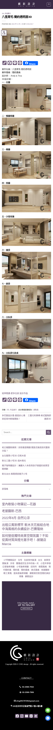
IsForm (30, 669)
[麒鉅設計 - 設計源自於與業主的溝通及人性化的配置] (26, 4)
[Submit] (48, 432)
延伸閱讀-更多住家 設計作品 (15, 393)
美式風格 (35, 570)
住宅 (20, 560)
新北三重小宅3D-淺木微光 (14, 461)
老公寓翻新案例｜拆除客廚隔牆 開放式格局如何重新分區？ (26, 449)
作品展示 (8, 13)
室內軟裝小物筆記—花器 (19, 504)
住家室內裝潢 (30, 560)
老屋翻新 (45, 570)
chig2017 (29, 24)
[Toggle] (49, 489)
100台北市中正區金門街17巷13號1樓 (27, 706)
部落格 (5, 489)
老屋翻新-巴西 (11, 511)
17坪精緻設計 (10, 560)
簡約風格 (25, 570)
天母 (12, 563)
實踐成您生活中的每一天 (27, 563)
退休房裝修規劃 (21, 573)
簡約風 (16, 570)
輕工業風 (7, 573)
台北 (40, 560)
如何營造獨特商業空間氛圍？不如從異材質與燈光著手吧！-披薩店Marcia (25, 540)
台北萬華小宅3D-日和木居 (14, 456)
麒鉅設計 (29, 576)
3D (3, 13)
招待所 (34, 567)
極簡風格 (43, 567)
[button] (49, 4)
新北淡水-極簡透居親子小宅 (14, 474)
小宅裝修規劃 (22, 567)
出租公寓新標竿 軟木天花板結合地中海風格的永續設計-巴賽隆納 (25, 527)
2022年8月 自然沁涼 (16, 518)
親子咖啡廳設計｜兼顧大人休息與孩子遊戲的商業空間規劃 (25, 467)
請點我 (35, 410)
